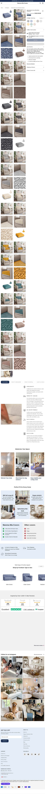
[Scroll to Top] (42, 787)
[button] (42, 3)
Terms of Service (26, 746)
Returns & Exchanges (5, 755)
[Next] (43, 566)
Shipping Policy (4, 757)
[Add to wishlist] (42, 11)
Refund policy (26, 748)
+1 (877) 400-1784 (4, 774)
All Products (7, 7)
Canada (5, 776)
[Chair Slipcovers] (27, 577)
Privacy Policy (3, 759)
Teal (31, 24)
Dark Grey (28, 21)
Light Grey (41, 21)
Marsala (37, 21)
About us (25, 732)
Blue (31, 21)
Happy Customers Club (27, 734)
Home (2, 7)
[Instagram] (31, 754)
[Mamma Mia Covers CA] (22, 3)
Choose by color (26, 740)
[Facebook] (28, 754)
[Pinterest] (24, 754)
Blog (24, 742)
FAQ (2, 763)
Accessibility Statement (5, 765)
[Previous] (39, 566)
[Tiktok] (38, 754)
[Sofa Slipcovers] (9, 577)
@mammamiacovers (38, 654)
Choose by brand (26, 738)
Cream (34, 21)
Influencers (25, 736)
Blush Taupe (34, 24)
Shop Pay (25, 744)
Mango (28, 24)
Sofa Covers (9, 584)
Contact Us (3, 753)
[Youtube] (35, 754)
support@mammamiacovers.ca (7, 773)
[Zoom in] (10, 11)
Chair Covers (26, 584)
